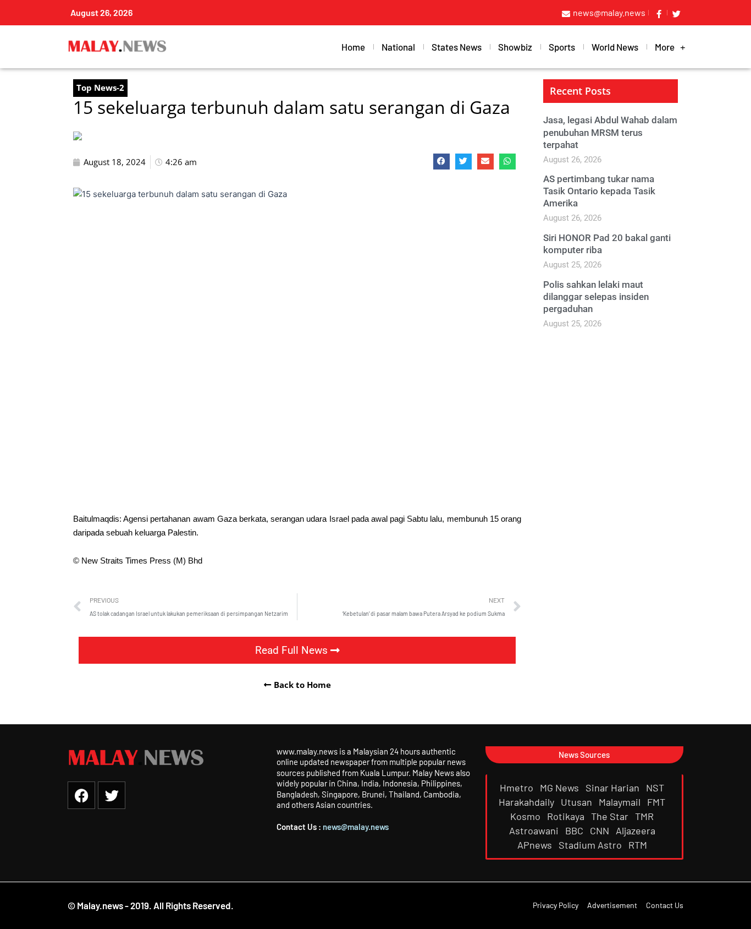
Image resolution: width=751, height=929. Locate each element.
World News (615, 46)
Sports (562, 46)
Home (353, 46)
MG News (560, 788)
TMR (645, 816)
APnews (535, 845)
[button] (441, 162)
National (398, 46)
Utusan (577, 802)
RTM (638, 845)
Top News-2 (100, 87)
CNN (600, 830)
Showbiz (515, 46)
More (665, 46)
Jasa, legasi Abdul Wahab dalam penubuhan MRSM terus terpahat (610, 132)
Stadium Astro (591, 845)
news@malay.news (356, 827)
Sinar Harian (614, 788)
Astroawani (535, 830)
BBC (575, 830)
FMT (657, 802)
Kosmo (526, 816)
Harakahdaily (527, 802)
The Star (611, 816)
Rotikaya (567, 816)
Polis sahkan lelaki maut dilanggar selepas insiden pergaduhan (596, 296)
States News (457, 46)
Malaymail (621, 802)
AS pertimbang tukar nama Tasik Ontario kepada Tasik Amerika (599, 191)
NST (656, 788)
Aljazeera (637, 830)
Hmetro (517, 788)
